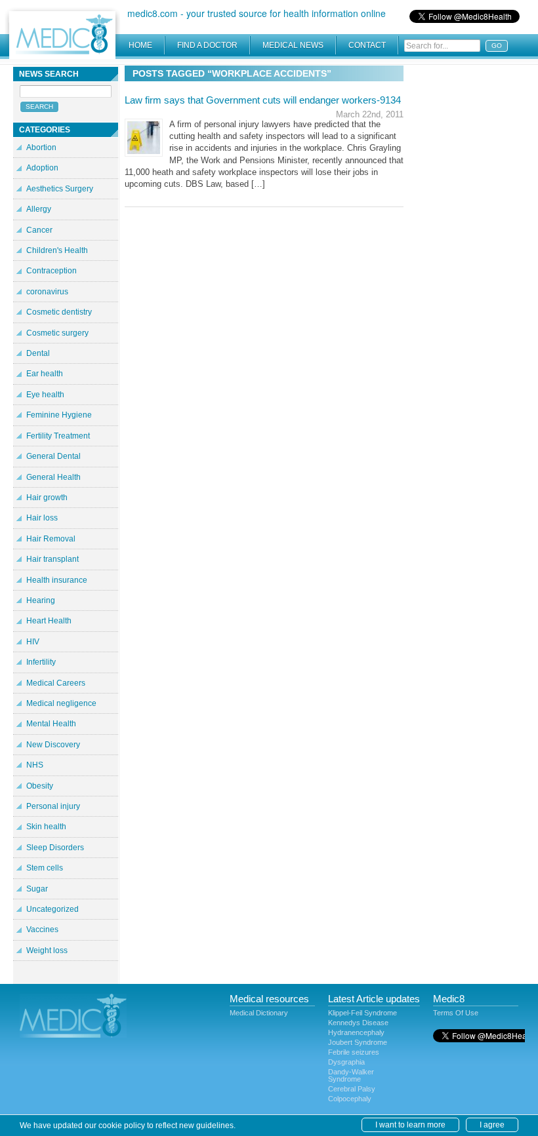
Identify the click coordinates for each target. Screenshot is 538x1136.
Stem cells (44, 867)
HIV (32, 641)
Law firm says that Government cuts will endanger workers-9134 (263, 100)
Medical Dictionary (259, 1013)
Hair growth (47, 497)
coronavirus (47, 291)
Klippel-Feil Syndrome (362, 1013)
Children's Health (57, 250)
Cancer (39, 230)
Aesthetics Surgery (59, 188)
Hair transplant (52, 559)
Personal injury (53, 806)
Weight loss (47, 950)
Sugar (37, 888)
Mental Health (51, 723)
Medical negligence (61, 703)
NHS (34, 765)
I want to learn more (410, 1124)
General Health (53, 477)
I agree (492, 1124)
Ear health (44, 373)
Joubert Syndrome (357, 1042)
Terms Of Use (455, 1013)
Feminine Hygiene (59, 415)
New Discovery (53, 744)
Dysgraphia (346, 1062)
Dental (38, 353)
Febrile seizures (353, 1052)
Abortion (41, 147)
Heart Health (49, 620)
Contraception (51, 270)
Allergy (38, 209)
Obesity (39, 786)
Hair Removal (50, 538)
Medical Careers (55, 683)
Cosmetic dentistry (59, 312)
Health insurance (56, 580)
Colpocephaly (349, 1099)
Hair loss (42, 517)
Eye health (45, 394)
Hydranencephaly (356, 1032)
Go (496, 45)
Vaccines (42, 929)
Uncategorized (52, 909)
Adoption (42, 167)
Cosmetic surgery (57, 333)
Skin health (46, 826)
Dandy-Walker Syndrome (351, 1075)
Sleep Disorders (55, 847)
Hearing (40, 600)
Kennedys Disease (358, 1023)
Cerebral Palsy (351, 1089)
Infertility (41, 662)
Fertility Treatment (58, 436)
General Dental (53, 456)
